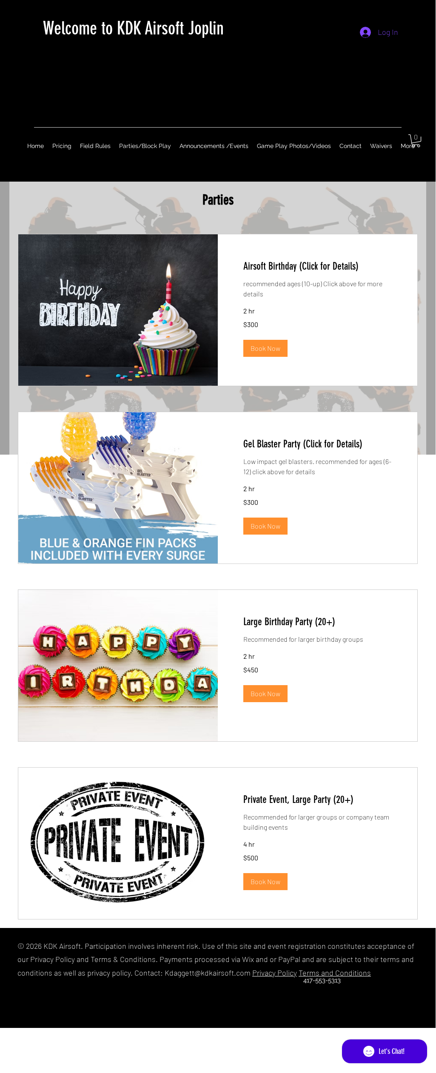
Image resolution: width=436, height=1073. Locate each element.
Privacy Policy (274, 972)
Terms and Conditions (335, 972)
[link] (317, 266)
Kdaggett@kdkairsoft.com (208, 972)
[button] (416, 140)
